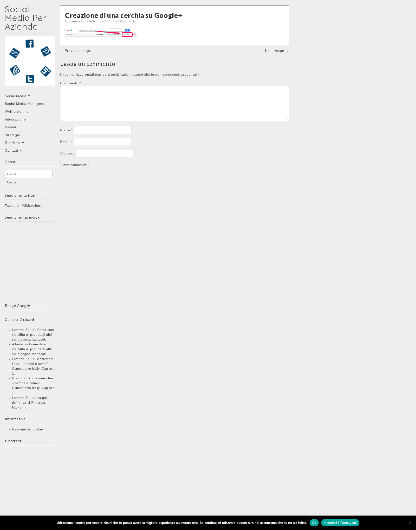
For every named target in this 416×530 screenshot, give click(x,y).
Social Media (15, 96)
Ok (314, 522)
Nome (66, 130)
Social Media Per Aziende (25, 18)
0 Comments (127, 21)
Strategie (12, 135)
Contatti (11, 150)
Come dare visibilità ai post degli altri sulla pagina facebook (33, 334)
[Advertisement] (23, 467)
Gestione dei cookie (27, 429)
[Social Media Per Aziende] (30, 64)
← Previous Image (75, 51)
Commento (70, 83)
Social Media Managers (24, 104)
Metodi (10, 127)
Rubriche (12, 143)
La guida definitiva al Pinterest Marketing (31, 402)
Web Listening (17, 111)
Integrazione (15, 119)
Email (66, 142)
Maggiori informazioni (340, 522)
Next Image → (277, 51)
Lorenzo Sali (77, 21)
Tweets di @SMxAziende (24, 206)
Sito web (67, 153)
